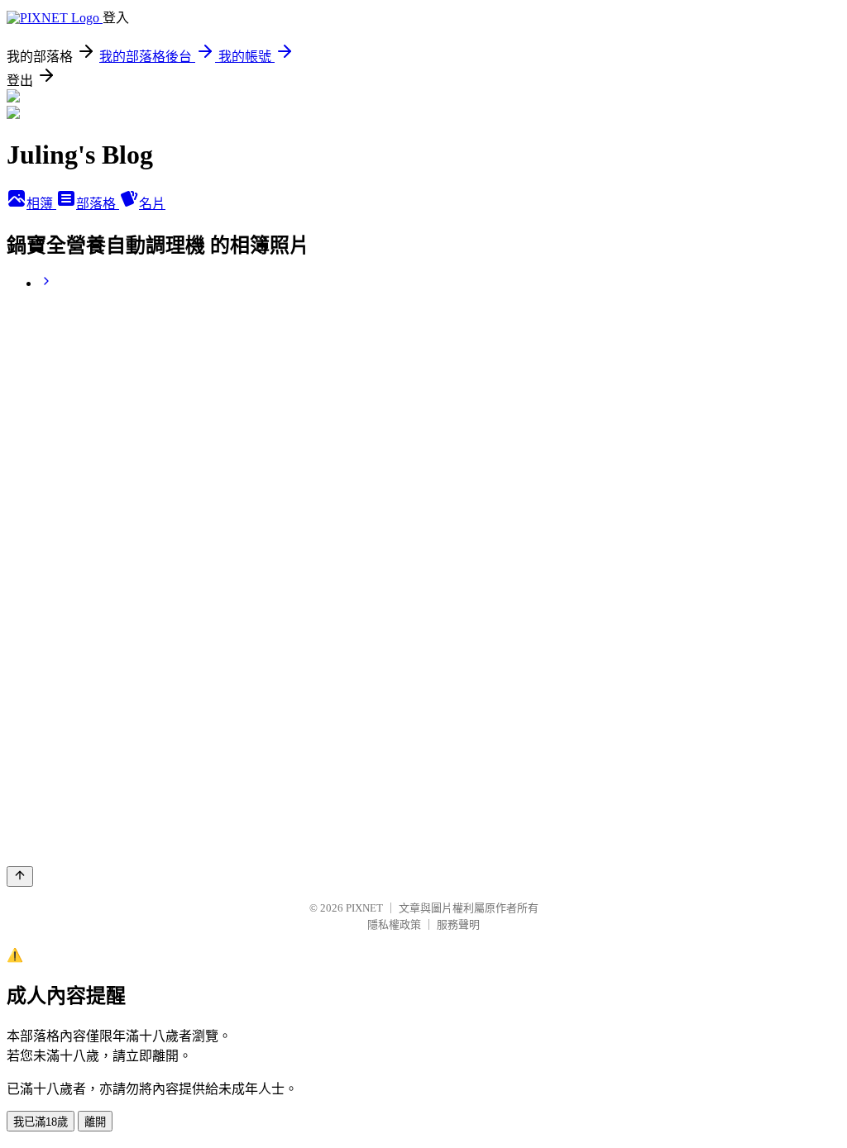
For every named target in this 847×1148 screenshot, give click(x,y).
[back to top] (20, 876)
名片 (152, 204)
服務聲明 (458, 924)
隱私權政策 (394, 924)
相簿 (41, 204)
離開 (95, 1122)
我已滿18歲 (40, 1122)
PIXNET (364, 908)
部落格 (97, 204)
